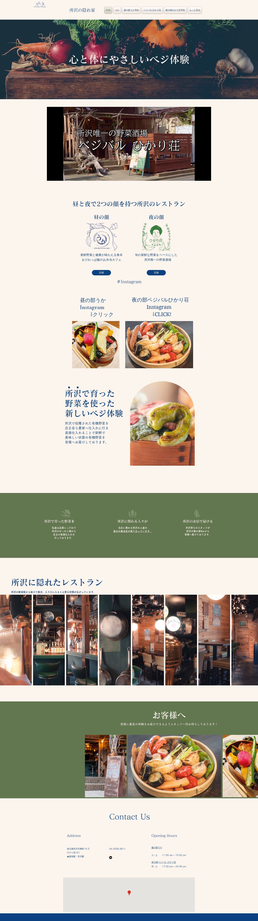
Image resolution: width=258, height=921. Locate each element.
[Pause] (50, 177)
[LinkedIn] (110, 857)
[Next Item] (253, 640)
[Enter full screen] (207, 177)
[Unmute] (55, 177)
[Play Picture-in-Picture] (203, 177)
